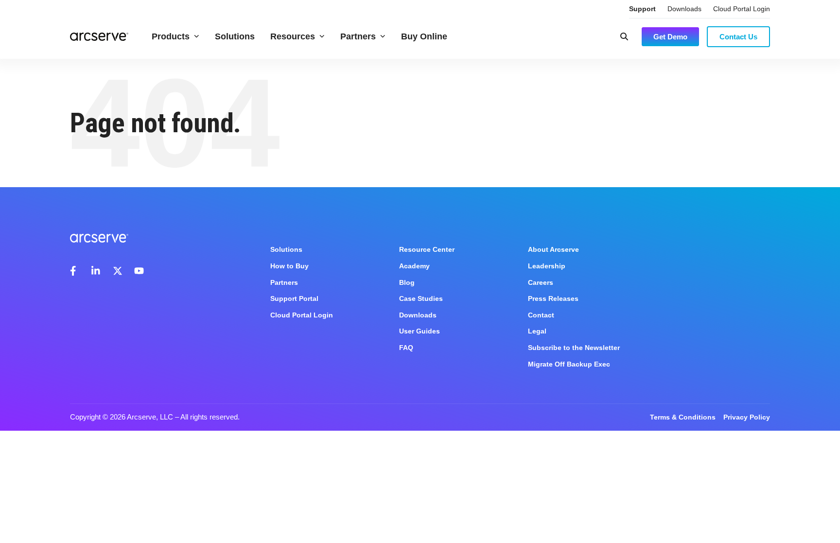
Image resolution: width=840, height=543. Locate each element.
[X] (117, 271)
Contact (541, 315)
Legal (537, 331)
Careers (540, 282)
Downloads (684, 9)
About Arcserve (553, 249)
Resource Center (427, 249)
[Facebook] (75, 271)
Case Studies (421, 298)
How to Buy (289, 266)
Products (171, 36)
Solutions (235, 36)
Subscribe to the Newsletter (574, 347)
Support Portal (294, 298)
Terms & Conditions (683, 417)
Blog (407, 282)
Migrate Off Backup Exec (569, 364)
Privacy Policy (746, 417)
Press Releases (553, 298)
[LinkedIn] (96, 271)
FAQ (406, 347)
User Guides (419, 331)
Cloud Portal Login (741, 9)
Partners (358, 36)
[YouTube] (139, 271)
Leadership (546, 266)
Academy (414, 266)
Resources (292, 36)
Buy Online (424, 36)
